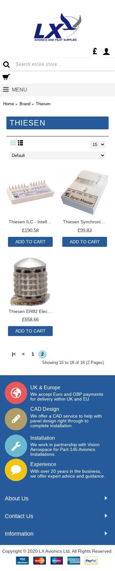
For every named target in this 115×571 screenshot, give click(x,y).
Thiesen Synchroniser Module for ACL (86, 221)
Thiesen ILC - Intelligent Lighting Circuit (31, 221)
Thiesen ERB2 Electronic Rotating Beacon (31, 311)
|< (14, 354)
